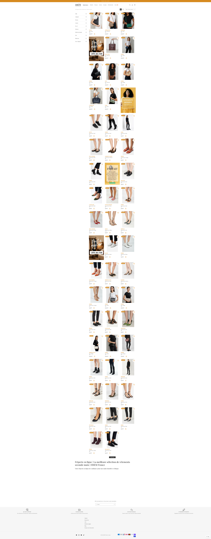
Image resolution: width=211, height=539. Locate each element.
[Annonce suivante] (135, 1)
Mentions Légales (88, 523)
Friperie (86, 518)
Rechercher (87, 520)
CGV (85, 522)
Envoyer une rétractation (89, 527)
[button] (85, 5)
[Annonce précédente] (75, 1)
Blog (85, 525)
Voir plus (112, 457)
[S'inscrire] (114, 504)
